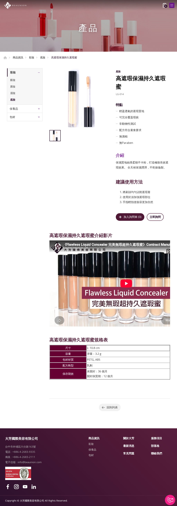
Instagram (16, 486)
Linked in (33, 486)
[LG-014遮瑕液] (79, 98)
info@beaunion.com (30, 462)
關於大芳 (128, 438)
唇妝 (12, 86)
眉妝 (12, 93)
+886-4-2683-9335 (23, 451)
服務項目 (156, 438)
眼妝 (12, 80)
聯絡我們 (156, 453)
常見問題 (128, 453)
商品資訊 (18, 57)
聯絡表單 (170, 500)
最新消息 (128, 446)
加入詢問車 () (132, 217)
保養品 (14, 109)
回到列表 (112, 407)
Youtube (25, 486)
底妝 (42, 57)
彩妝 (31, 57)
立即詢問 (155, 217)
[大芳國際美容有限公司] (16, 5)
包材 (12, 117)
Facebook (7, 486)
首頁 (5, 57)
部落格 (155, 446)
